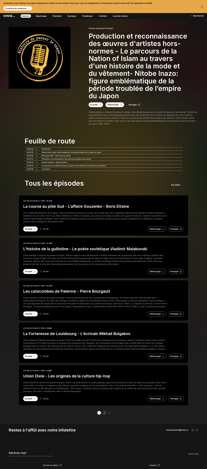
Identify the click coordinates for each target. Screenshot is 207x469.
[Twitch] (197, 430)
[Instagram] (192, 430)
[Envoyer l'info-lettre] (52, 453)
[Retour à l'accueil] (9, 16)
